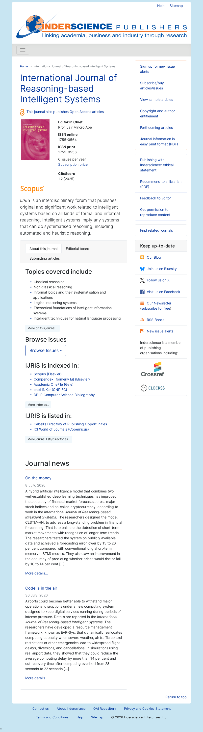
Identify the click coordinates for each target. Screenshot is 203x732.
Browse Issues (44, 350)
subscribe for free (155, 308)
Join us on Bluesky (162, 269)
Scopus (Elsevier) (48, 374)
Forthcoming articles (156, 127)
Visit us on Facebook (163, 292)
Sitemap (176, 5)
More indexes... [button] (38, 405)
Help (161, 5)
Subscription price (73, 164)
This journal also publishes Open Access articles (65, 111)
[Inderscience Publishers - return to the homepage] (101, 21)
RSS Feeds (155, 320)
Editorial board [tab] (77, 248)
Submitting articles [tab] (44, 258)
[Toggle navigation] (22, 50)
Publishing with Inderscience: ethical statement (157, 165)
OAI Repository (104, 708)
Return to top (176, 697)
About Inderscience (71, 708)
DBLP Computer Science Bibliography (64, 395)
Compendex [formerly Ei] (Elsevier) (62, 379)
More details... (36, 573)
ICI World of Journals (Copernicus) (61, 429)
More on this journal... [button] (42, 328)
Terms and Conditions (52, 717)
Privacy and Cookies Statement (147, 708)
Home (24, 66)
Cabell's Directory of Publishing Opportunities (70, 424)
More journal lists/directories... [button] (48, 439)
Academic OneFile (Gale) (54, 384)
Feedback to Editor (155, 198)
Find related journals (156, 230)
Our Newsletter (159, 303)
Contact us (40, 708)
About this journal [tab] (43, 248)
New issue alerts (160, 331)
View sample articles (156, 99)
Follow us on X (158, 280)
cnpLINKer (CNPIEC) (50, 389)
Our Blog (154, 257)
